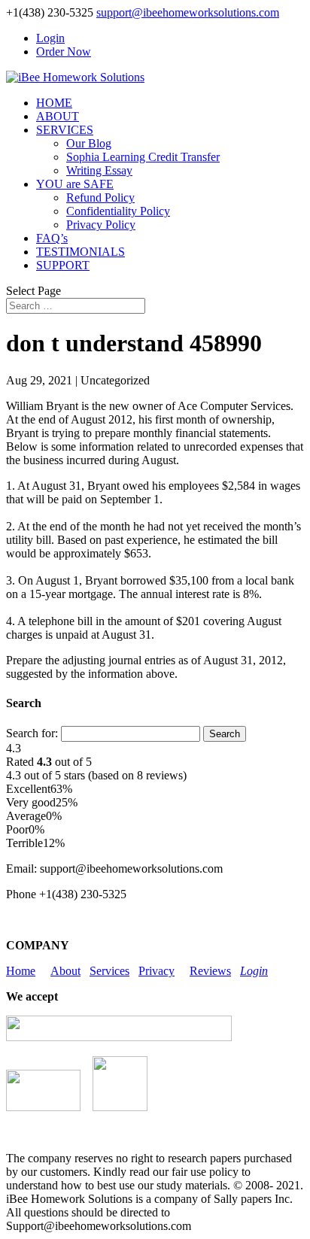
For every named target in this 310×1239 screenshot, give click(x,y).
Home (20, 970)
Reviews (210, 970)
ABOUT (57, 116)
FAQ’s (52, 238)
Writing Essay (99, 170)
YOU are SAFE (75, 184)
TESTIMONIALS (80, 251)
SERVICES (64, 129)
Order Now (63, 51)
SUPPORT (63, 265)
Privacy (156, 970)
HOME (54, 102)
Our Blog (88, 143)
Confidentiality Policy (118, 211)
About (65, 970)
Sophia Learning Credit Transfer (143, 156)
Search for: (32, 733)
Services (109, 970)
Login (50, 38)
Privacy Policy (100, 224)
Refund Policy (100, 197)
